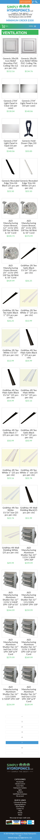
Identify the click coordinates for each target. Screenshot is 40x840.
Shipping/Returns (20, 804)
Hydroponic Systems (20, 788)
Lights (20, 790)
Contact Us (20, 808)
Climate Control (20, 784)
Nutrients (20, 792)
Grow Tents (20, 786)
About (20, 815)
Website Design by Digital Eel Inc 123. (20, 838)
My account (20, 796)
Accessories (20, 782)
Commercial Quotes (20, 802)
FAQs (20, 810)
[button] (31, 26)
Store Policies (20, 806)
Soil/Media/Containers (20, 794)
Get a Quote (25, 2)
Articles (20, 813)
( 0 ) (6, 26)
